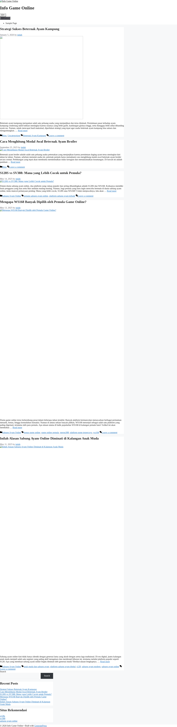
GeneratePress (40, 726)
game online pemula (50, 432)
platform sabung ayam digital (63, 666)
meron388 (64, 432)
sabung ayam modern (91, 666)
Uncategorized (14, 135)
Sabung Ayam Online (11, 196)
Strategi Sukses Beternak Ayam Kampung (29, 29)
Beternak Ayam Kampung (34, 135)
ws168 (96, 432)
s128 (79, 666)
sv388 (2, 718)
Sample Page (11, 23)
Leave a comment (56, 135)
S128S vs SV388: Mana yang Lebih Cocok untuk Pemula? (40, 173)
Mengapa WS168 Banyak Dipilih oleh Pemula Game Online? (43, 202)
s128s (2, 716)
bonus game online (32, 432)
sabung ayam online (110, 666)
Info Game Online (17, 7)
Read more (23, 130)
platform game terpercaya (81, 432)
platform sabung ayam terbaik (62, 196)
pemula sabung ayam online (36, 196)
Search (3, 671)
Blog (4, 135)
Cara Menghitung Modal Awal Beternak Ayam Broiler (38, 141)
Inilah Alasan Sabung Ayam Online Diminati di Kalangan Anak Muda (49, 438)
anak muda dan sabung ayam (36, 666)
